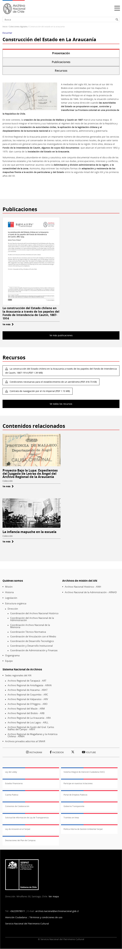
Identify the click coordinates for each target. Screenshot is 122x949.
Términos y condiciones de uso (45, 917)
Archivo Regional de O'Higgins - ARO (27, 704)
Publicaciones (61, 62)
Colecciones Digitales (18, 26)
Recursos (61, 70)
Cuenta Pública (11, 795)
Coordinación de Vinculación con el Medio (33, 636)
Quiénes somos (13, 580)
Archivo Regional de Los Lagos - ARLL (28, 722)
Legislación (11, 597)
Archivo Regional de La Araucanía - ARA (29, 718)
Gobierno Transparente (74, 806)
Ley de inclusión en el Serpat (17, 829)
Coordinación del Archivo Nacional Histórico (34, 613)
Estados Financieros (14, 783)
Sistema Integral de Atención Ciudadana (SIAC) (84, 772)
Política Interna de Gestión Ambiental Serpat (83, 829)
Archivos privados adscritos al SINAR (25, 741)
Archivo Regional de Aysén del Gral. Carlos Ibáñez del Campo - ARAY (31, 728)
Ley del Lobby (11, 772)
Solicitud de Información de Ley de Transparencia (27, 817)
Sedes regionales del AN (18, 675)
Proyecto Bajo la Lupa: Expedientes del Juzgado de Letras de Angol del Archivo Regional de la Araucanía (30, 473)
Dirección (13, 609)
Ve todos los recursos (61, 403)
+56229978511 (17, 911)
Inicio (5, 26)
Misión (9, 586)
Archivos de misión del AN (79, 580)
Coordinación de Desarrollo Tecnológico (32, 641)
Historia (9, 592)
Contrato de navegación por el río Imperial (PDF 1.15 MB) (39, 391)
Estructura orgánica (15, 603)
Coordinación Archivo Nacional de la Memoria (30, 626)
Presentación (61, 53)
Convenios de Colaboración (17, 806)
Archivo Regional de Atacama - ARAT (27, 690)
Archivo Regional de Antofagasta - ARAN (29, 685)
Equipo (9, 660)
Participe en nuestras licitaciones (78, 783)
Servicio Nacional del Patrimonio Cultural (27, 923)
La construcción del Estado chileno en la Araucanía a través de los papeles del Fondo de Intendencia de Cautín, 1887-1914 (31, 313)
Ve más (8, 324)
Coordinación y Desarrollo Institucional (31, 646)
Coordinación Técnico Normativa (28, 632)
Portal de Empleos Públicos (75, 795)
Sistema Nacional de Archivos (22, 669)
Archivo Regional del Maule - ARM (26, 708)
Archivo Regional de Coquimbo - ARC (28, 694)
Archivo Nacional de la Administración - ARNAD (91, 592)
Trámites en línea (71, 817)
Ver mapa (54, 896)
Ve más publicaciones (61, 335)
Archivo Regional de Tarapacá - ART (27, 680)
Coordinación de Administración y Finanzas (34, 650)
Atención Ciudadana (16, 917)
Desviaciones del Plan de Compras (20, 840)
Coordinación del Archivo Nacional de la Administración (32, 619)
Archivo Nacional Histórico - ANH (83, 586)
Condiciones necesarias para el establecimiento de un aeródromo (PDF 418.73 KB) (53, 381)
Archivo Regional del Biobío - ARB (26, 713)
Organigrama (12, 655)
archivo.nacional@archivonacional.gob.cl (57, 911)
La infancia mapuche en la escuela (29, 532)
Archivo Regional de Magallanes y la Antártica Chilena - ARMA (32, 735)
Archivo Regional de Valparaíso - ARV (28, 699)
